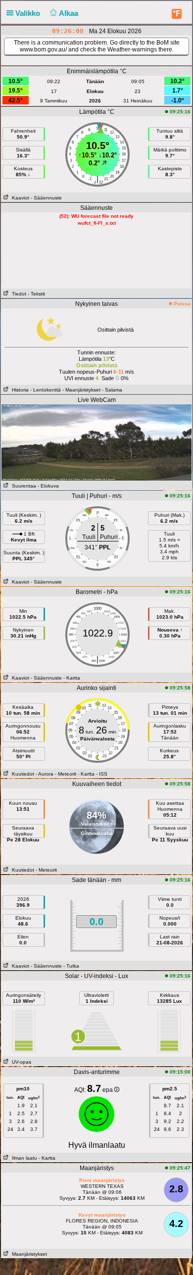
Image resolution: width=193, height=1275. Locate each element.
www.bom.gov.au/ (43, 49)
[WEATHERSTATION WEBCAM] (96, 442)
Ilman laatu (23, 1158)
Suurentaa (22, 486)
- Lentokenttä (45, 389)
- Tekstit (36, 293)
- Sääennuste (46, 197)
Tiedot (17, 293)
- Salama (112, 389)
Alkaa (69, 13)
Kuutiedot (21, 774)
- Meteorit (65, 774)
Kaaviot (19, 197)
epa (108, 1089)
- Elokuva (48, 486)
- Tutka (71, 966)
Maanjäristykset (28, 1254)
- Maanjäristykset (81, 389)
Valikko (28, 13)
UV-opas (20, 1062)
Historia (19, 389)
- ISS (101, 774)
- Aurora (44, 774)
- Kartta (71, 678)
